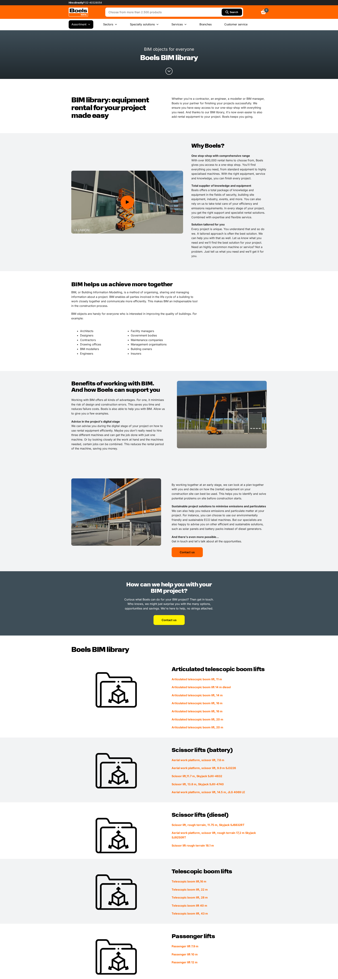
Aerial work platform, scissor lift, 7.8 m (198, 760)
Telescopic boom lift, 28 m (190, 897)
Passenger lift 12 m (185, 962)
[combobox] (164, 12)
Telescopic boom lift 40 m (189, 905)
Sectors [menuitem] (108, 24)
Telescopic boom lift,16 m (189, 881)
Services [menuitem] (177, 24)
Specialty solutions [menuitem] (142, 24)
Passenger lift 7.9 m (185, 946)
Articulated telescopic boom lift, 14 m (197, 695)
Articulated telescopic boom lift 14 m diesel (201, 687)
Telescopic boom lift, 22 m (190, 889)
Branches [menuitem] (205, 24)
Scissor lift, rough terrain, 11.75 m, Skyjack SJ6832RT (208, 825)
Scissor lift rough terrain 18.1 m (193, 845)
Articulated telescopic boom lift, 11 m (197, 679)
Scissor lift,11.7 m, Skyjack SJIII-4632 (197, 776)
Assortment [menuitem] (78, 24)
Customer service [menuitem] (236, 24)
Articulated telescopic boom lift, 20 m (197, 719)
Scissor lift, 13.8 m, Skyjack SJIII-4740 (198, 784)
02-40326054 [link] (93, 2)
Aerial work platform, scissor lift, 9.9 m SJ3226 (204, 768)
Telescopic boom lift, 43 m (190, 913)
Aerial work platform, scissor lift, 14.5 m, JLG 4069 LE (208, 792)
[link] (78, 12)
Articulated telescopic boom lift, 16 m (197, 703)
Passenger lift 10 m (185, 954)
